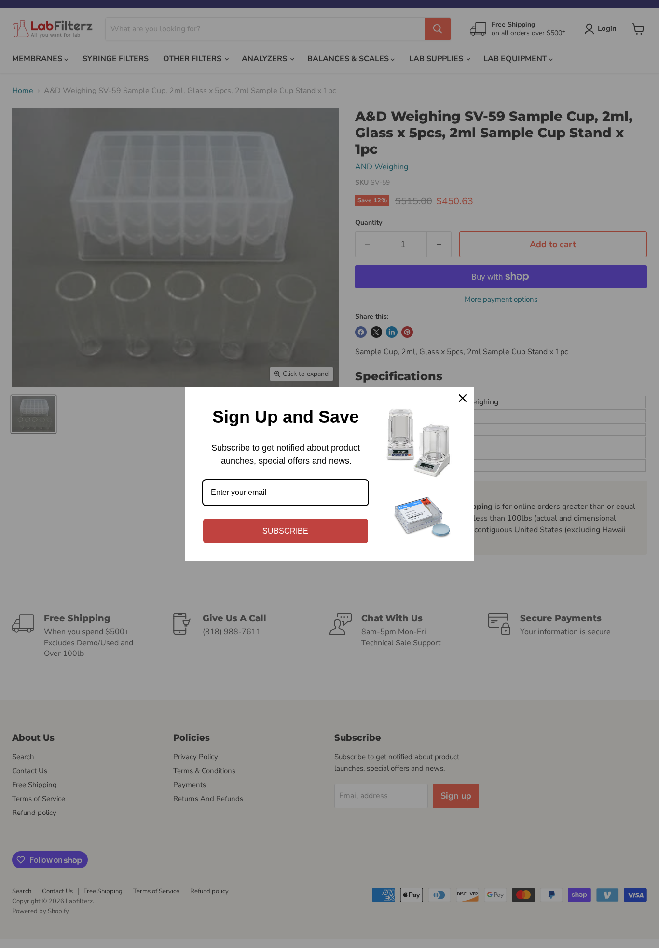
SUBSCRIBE (285, 531)
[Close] (462, 398)
